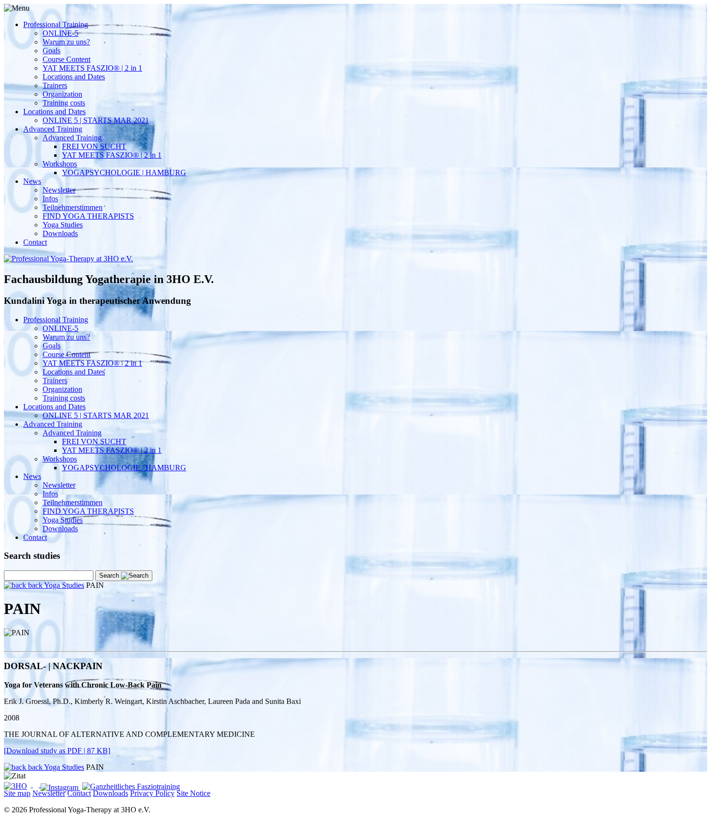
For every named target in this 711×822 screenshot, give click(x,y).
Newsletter (59, 190)
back (35, 585)
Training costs (64, 103)
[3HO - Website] (18, 784)
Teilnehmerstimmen (73, 207)
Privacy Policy (152, 793)
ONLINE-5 (60, 33)
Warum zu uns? (66, 42)
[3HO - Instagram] (60, 787)
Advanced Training (52, 129)
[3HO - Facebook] (37, 784)
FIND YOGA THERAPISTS (88, 216)
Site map (17, 793)
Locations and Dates (74, 77)
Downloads (60, 233)
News (32, 181)
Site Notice (193, 793)
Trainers (55, 85)
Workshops (60, 164)
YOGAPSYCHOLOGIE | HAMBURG (124, 172)
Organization (62, 94)
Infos (50, 198)
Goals (51, 50)
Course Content (66, 59)
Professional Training (55, 24)
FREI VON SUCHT (94, 146)
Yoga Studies (63, 225)
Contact (35, 242)
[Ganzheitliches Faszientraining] (131, 784)
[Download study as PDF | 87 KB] (57, 751)
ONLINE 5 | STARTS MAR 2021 (96, 120)
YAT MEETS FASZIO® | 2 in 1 (92, 68)
